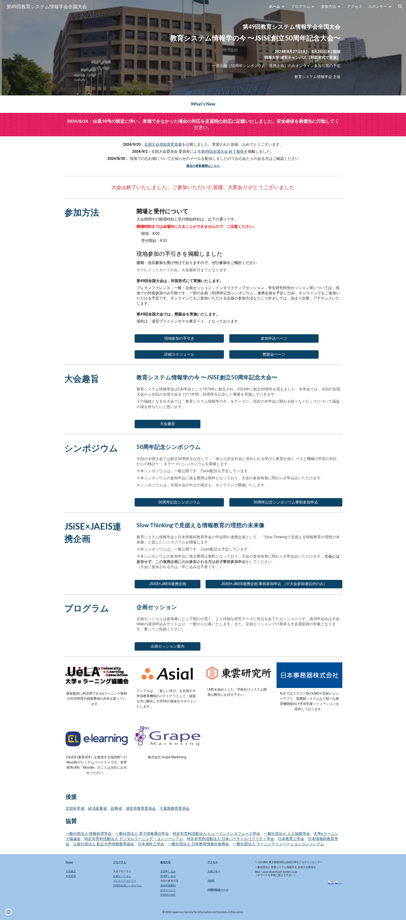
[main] (250, 33)
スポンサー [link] (377, 6)
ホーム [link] (274, 6)
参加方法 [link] (328, 6)
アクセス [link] (354, 6)
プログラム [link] (300, 6)
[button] (400, 6)
